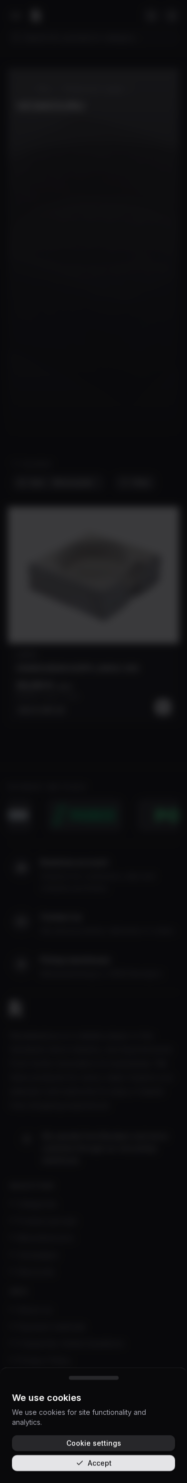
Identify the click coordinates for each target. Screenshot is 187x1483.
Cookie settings (93, 1443)
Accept (100, 1463)
